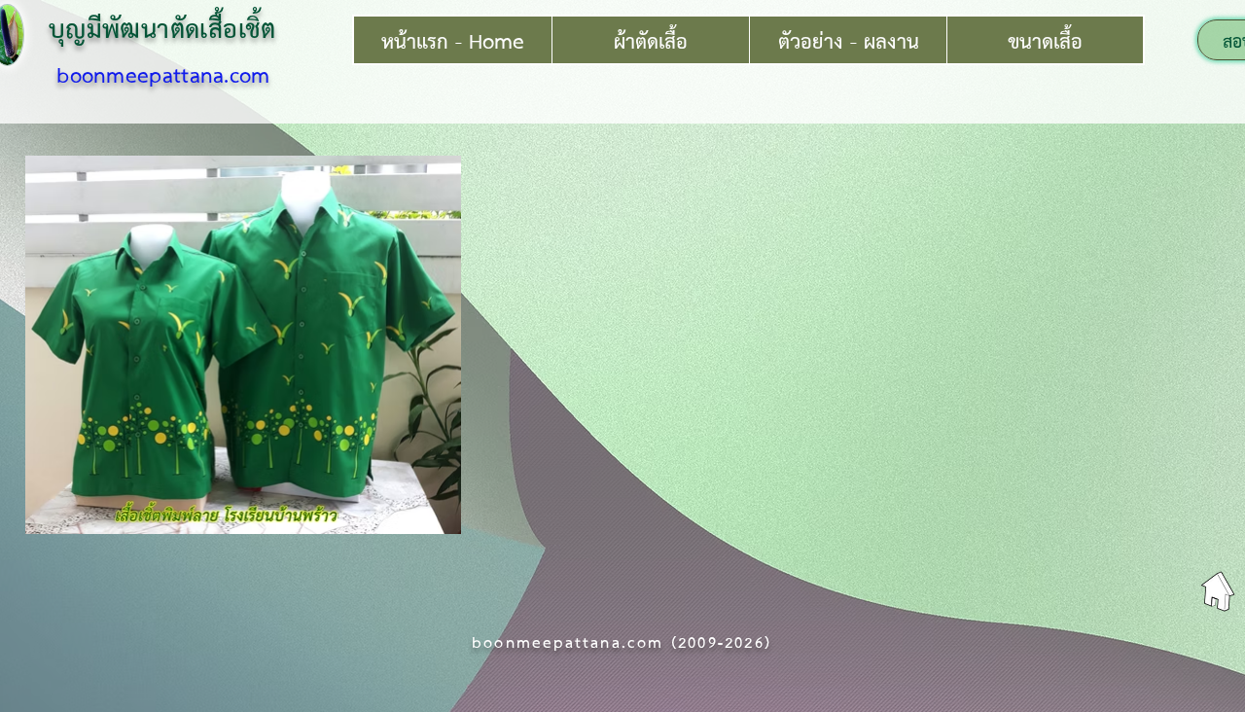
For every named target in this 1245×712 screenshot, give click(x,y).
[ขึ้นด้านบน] (1217, 591)
